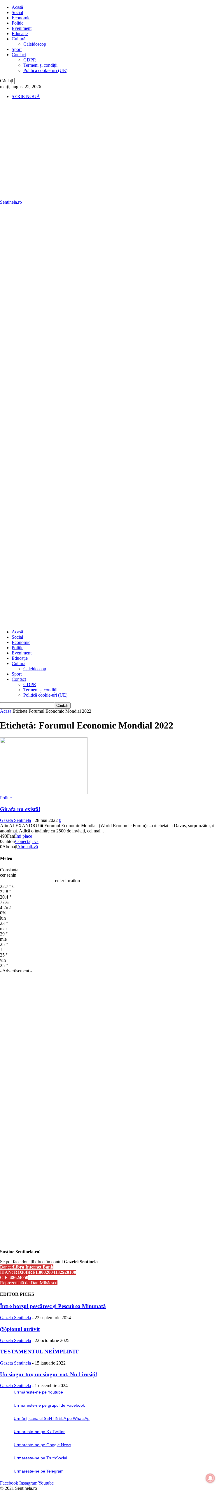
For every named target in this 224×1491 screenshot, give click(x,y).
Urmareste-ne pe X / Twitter (39, 1431)
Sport (17, 49)
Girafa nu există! (20, 809)
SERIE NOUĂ (26, 96)
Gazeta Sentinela (15, 820)
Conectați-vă (26, 841)
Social (17, 12)
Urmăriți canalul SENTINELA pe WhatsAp (52, 1418)
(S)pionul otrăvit (20, 1329)
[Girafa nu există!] (44, 792)
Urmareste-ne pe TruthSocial (40, 1458)
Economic (21, 17)
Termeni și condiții (40, 65)
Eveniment (22, 28)
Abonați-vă (27, 846)
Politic (17, 22)
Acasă (17, 7)
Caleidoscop (34, 44)
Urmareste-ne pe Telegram (39, 1471)
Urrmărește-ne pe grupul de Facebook (49, 1405)
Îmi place (23, 836)
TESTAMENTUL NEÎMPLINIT (39, 1351)
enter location (67, 880)
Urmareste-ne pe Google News (42, 1444)
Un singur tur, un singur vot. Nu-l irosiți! (48, 1374)
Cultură (18, 38)
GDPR (29, 59)
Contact (19, 54)
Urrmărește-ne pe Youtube (38, 1392)
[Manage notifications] (210, 1478)
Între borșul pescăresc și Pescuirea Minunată (53, 1306)
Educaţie (20, 33)
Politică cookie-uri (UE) (45, 70)
